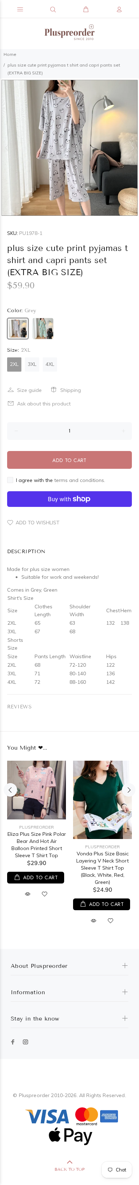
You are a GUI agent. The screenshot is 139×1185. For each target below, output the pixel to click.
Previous (7, 147)
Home (10, 54)
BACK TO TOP (69, 1169)
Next (132, 147)
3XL (32, 364)
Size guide (29, 390)
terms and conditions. (79, 480)
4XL (50, 364)
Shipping (70, 390)
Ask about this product (44, 403)
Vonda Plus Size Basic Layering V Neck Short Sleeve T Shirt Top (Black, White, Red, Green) (102, 867)
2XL (14, 364)
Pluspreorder (36, 827)
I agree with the (60, 480)
